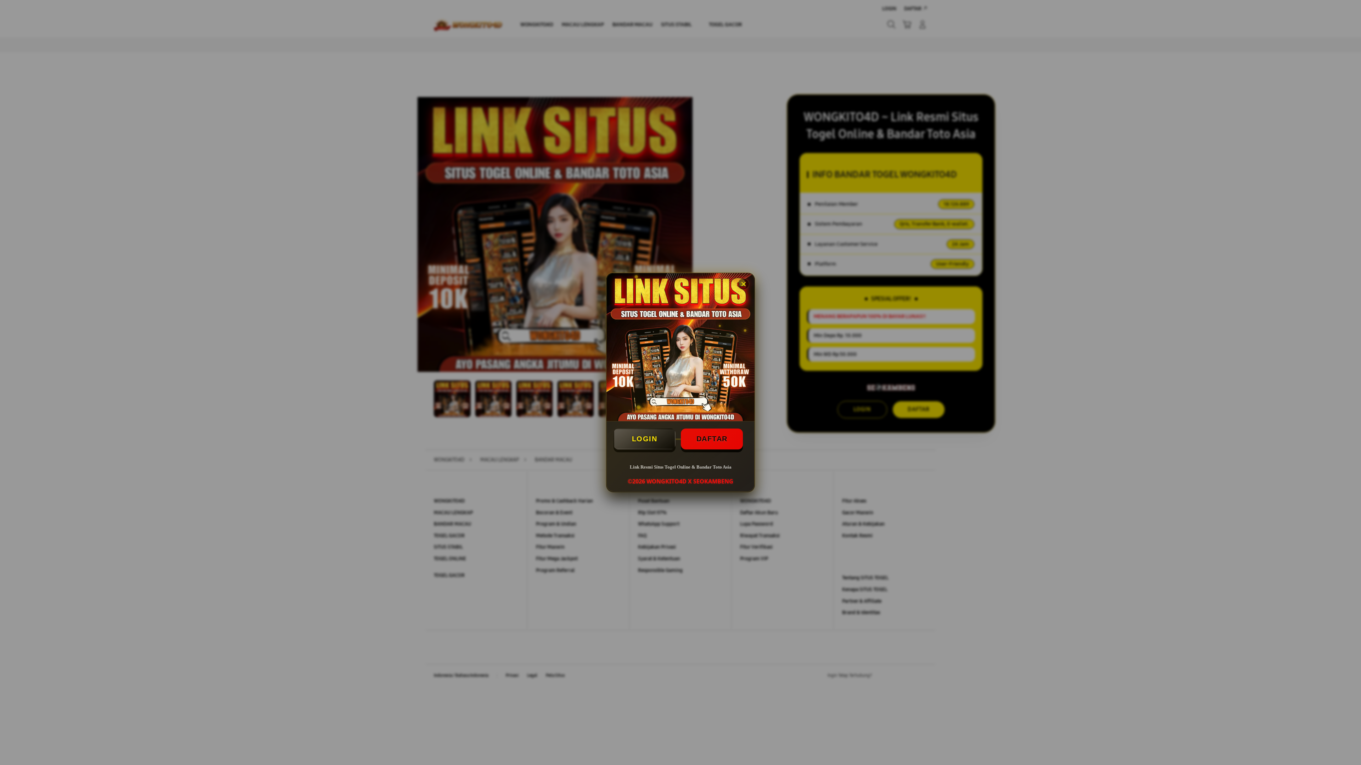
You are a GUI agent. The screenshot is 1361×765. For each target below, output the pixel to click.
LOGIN (644, 439)
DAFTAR (712, 439)
